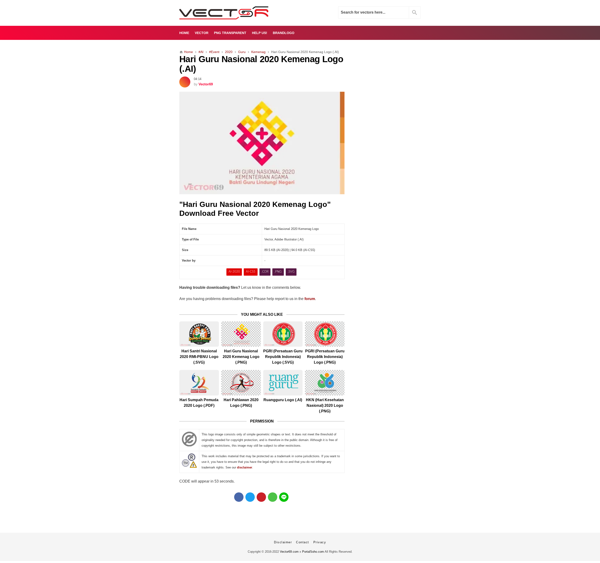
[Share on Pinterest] (261, 497)
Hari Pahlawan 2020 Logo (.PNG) (241, 402)
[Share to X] (250, 497)
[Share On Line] (284, 497)
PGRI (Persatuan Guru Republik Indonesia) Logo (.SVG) (283, 356)
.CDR (265, 271)
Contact (302, 542)
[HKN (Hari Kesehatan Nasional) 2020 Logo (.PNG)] (325, 383)
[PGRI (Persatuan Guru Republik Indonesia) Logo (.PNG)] (325, 334)
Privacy (319, 542)
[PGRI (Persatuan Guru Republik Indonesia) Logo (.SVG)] (283, 334)
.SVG (291, 271)
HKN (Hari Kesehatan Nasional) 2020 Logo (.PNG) (325, 405)
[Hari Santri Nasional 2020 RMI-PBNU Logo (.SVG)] (199, 334)
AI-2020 (234, 271)
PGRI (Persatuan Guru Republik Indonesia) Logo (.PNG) (325, 356)
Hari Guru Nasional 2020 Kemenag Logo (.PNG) (241, 356)
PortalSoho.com (313, 551)
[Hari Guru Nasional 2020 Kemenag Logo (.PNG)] (241, 334)
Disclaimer (283, 542)
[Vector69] (238, 13)
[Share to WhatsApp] (272, 497)
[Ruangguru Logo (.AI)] (283, 383)
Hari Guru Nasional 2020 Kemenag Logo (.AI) (261, 64)
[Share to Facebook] (239, 497)
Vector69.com (289, 551)
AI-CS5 (250, 271)
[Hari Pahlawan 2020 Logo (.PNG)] (241, 383)
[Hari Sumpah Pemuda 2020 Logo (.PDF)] (199, 383)
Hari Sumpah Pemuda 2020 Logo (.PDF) (199, 402)
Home (184, 33)
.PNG (278, 271)
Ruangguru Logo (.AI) (282, 400)
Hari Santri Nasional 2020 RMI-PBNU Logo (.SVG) (199, 356)
